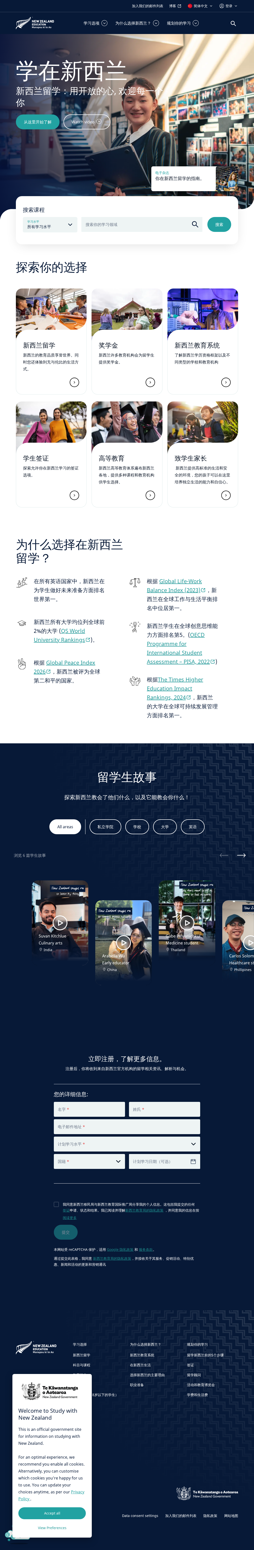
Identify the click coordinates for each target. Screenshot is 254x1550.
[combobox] (141, 224)
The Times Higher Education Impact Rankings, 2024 (175, 688)
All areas (65, 826)
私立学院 (105, 826)
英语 (193, 826)
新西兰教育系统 (142, 1355)
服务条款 (146, 1249)
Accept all (52, 1513)
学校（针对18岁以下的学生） (96, 1394)
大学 (165, 826)
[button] (95, 23)
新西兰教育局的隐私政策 (144, 1210)
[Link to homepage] (41, 1349)
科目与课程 (81, 1365)
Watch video (83, 122)
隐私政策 (210, 1515)
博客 (172, 5)
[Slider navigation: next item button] (241, 855)
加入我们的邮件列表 (147, 5)
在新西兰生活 (140, 1365)
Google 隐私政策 (120, 1249)
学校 (137, 826)
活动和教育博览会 (201, 1384)
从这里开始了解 (38, 122)
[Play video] (60, 922)
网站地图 (231, 1515)
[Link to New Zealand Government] (207, 1493)
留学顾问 (194, 1374)
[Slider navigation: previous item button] (224, 855)
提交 (66, 1232)
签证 (66, 1210)
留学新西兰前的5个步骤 (205, 1355)
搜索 (219, 224)
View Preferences (52, 1527)
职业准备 (137, 1384)
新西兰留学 (81, 1355)
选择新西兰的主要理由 (147, 1374)
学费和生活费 (197, 1394)
